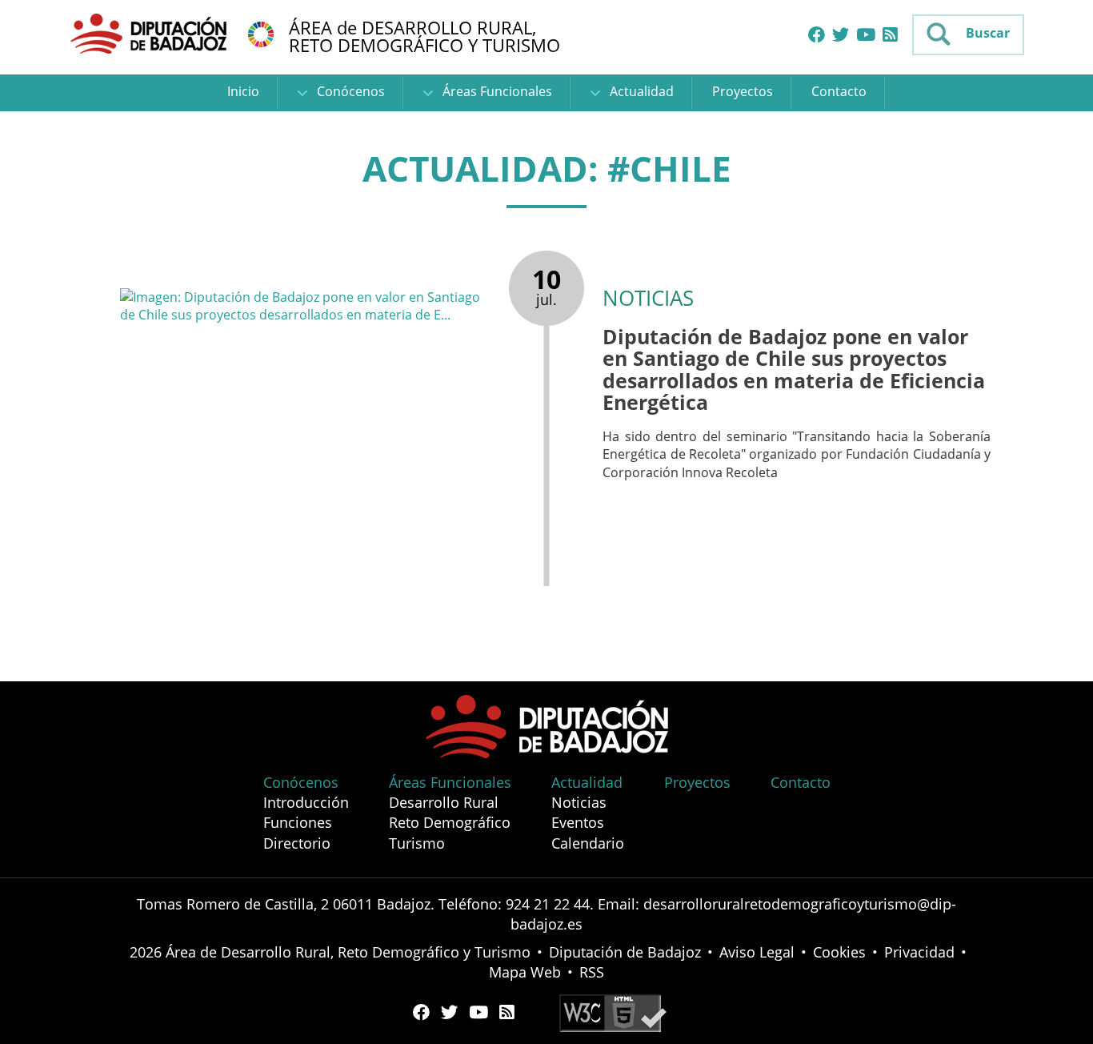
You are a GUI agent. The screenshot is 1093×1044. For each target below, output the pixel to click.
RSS (591, 972)
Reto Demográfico (449, 822)
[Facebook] (816, 35)
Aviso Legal (757, 952)
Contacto (839, 91)
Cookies (839, 952)
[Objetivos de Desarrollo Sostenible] (261, 33)
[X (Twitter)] (840, 35)
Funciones (297, 822)
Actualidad (640, 91)
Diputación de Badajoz (625, 952)
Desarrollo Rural (443, 802)
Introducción (306, 802)
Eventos (577, 822)
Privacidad (919, 952)
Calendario (587, 843)
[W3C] (613, 1012)
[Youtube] (865, 35)
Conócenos (349, 91)
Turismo (417, 843)
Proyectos (742, 91)
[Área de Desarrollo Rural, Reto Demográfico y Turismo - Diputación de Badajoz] (150, 33)
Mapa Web (525, 972)
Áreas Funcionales (495, 91)
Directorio (296, 843)
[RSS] (890, 35)
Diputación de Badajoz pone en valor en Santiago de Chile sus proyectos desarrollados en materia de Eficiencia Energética (794, 369)
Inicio (243, 91)
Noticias (579, 802)
